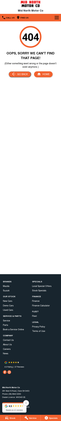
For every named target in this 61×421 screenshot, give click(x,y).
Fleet (34, 315)
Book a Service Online (13, 329)
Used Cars (8, 309)
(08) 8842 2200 (14, 394)
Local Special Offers (42, 285)
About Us (7, 344)
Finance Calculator (41, 305)
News (5, 353)
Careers (7, 348)
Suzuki (6, 290)
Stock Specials (39, 290)
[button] (14, 407)
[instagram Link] (9, 372)
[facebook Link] (5, 372)
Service (6, 320)
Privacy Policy (38, 326)
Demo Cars (8, 305)
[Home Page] (30, 4)
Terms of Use (38, 330)
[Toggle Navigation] (57, 17)
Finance (36, 300)
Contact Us (8, 339)
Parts (5, 324)
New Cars (7, 300)
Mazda (6, 285)
